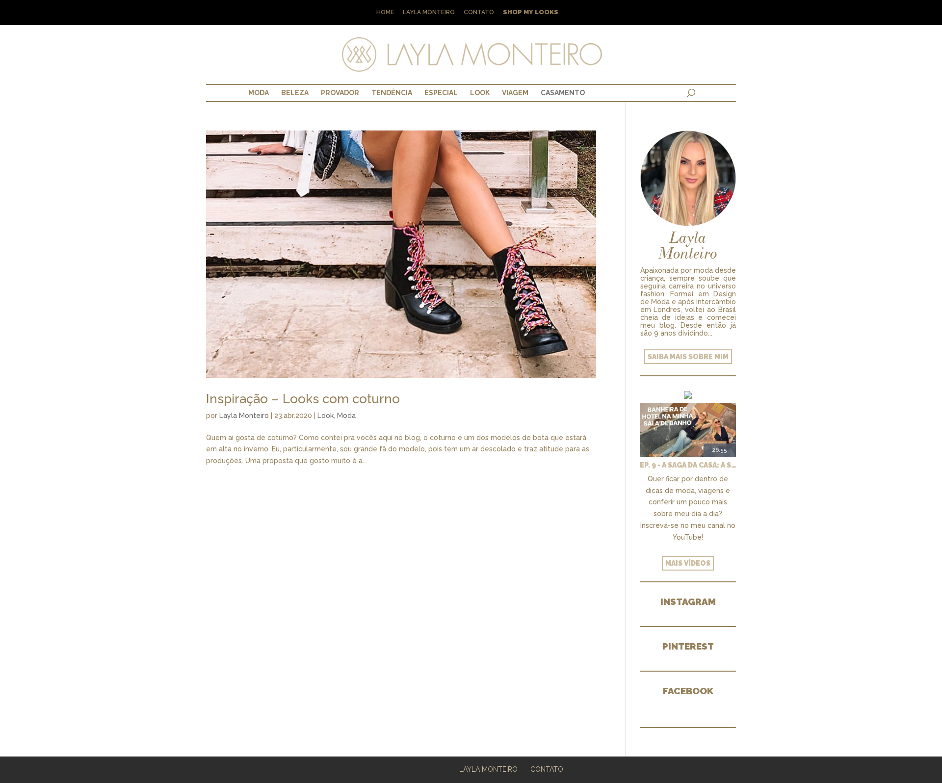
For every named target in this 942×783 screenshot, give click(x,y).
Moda (258, 92)
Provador (340, 92)
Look (480, 92)
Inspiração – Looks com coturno (303, 399)
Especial (441, 92)
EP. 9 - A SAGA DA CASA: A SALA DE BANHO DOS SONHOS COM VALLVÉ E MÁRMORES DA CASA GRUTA (688, 465)
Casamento (563, 92)
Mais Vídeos (687, 563)
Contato (479, 12)
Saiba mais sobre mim (688, 357)
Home (385, 12)
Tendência (391, 92)
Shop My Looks (530, 12)
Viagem (515, 92)
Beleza (295, 92)
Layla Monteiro (429, 12)
